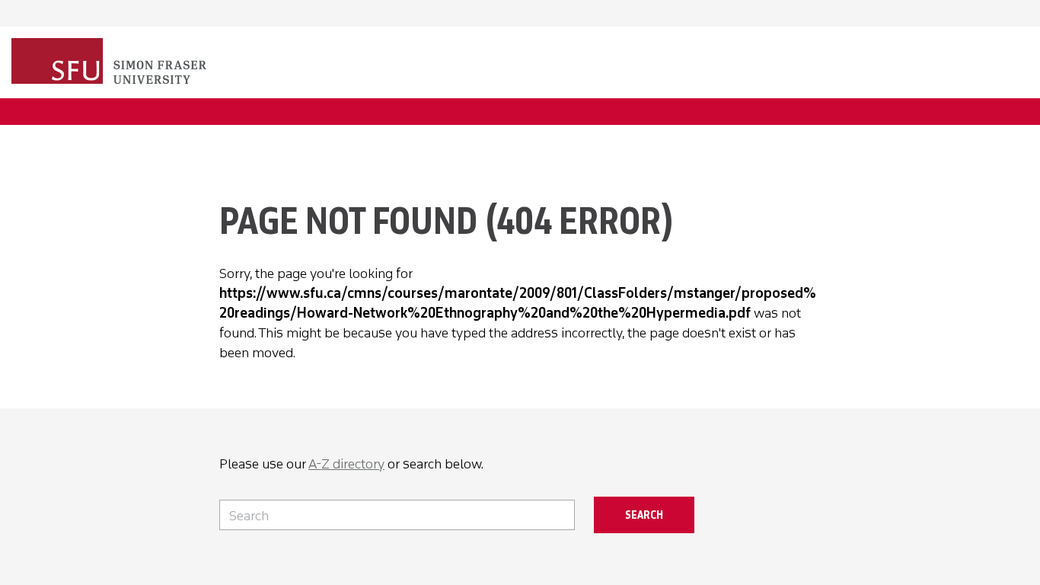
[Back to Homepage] (110, 62)
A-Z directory (346, 464)
